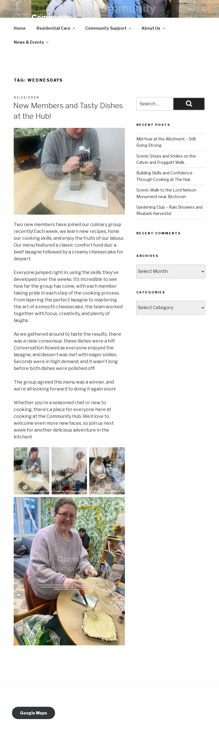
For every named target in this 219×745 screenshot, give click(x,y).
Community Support (106, 28)
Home (20, 28)
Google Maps (33, 712)
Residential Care (53, 28)
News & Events (29, 42)
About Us (150, 28)
